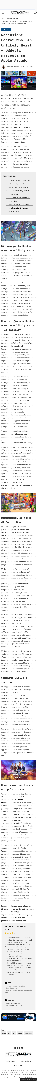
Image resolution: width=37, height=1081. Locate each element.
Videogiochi (6, 29)
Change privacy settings (28, 1079)
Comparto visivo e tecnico (19, 204)
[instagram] (18, 1047)
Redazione (10, 1061)
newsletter (28, 1033)
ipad (14, 1033)
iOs (9, 1033)
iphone (20, 1033)
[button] (35, 12)
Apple (4, 1033)
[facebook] (15, 1047)
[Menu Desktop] (2, 12)
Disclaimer (18, 1065)
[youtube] (22, 1047)
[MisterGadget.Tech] (19, 13)
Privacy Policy (24, 1061)
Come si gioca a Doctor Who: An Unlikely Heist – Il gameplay (18, 190)
